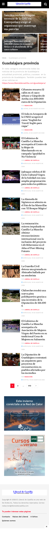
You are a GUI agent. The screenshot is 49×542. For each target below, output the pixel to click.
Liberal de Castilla (31, 160)
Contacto (6, 517)
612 (29, 386)
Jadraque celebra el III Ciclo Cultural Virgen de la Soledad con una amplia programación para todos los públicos (33, 178)
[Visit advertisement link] (24, 413)
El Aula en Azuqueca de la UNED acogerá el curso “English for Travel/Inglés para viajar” (34, 120)
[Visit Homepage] (24, 4)
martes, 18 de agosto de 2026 (34, 380)
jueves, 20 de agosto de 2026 (33, 108)
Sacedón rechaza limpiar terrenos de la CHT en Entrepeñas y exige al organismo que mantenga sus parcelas (20, 22)
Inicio (4, 58)
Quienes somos (9, 521)
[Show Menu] (3, 4)
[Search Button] (45, 4)
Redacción (28, 105)
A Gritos (34, 517)
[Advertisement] (24, 535)
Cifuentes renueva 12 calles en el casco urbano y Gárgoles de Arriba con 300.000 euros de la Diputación (33, 95)
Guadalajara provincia (14, 11)
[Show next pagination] (36, 386)
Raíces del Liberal (20, 517)
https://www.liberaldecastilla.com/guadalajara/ (24, 83)
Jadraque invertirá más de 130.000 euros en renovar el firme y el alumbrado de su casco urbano (18, 45)
